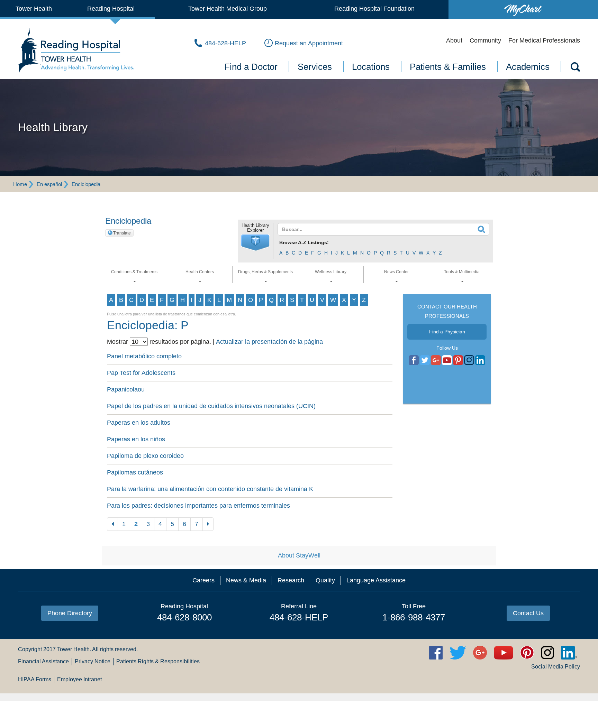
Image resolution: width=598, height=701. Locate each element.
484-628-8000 (184, 617)
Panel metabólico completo (144, 356)
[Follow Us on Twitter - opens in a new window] (425, 360)
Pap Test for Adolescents (141, 372)
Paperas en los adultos (138, 422)
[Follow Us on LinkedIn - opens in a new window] (480, 360)
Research (291, 580)
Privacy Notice (92, 661)
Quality (325, 580)
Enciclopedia (86, 184)
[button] (255, 242)
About (454, 40)
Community (485, 40)
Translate (122, 233)
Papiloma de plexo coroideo (145, 455)
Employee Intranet (79, 679)
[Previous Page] (112, 523)
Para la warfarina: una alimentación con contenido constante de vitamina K (210, 489)
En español (49, 184)
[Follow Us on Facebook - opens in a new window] (414, 360)
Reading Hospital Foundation (374, 8)
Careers (203, 580)
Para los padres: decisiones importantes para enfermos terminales (198, 505)
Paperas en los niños (136, 439)
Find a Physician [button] (447, 331)
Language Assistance (376, 580)
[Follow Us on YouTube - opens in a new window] (436, 360)
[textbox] (379, 229)
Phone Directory (69, 613)
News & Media (246, 580)
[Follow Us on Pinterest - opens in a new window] (458, 360)
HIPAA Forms (34, 679)
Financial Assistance (43, 661)
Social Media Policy (555, 667)
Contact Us (528, 613)
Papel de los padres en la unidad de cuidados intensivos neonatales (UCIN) (211, 406)
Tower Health (34, 8)
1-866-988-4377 (413, 617)
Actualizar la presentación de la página (269, 341)
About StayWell (299, 555)
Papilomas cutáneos (135, 472)
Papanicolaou (126, 389)
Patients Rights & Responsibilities (158, 661)
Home (20, 184)
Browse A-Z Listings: (304, 242)
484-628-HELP (299, 617)
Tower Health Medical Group (227, 8)
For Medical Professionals (544, 40)
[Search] (575, 68)
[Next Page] (208, 523)
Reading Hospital (111, 8)
